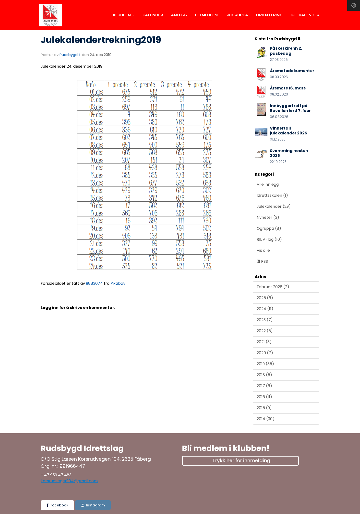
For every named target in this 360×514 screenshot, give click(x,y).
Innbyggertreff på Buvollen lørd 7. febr (290, 108)
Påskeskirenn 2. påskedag (286, 50)
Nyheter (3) (268, 217)
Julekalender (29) (274, 206)
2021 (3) (264, 342)
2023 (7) (265, 320)
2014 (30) (266, 419)
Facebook (59, 505)
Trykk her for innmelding (241, 460)
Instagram (95, 505)
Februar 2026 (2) (273, 287)
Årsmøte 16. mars (288, 88)
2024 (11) (265, 309)
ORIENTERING (269, 15)
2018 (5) (264, 375)
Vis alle (263, 250)
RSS (264, 261)
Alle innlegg (268, 184)
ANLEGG (179, 15)
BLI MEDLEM (206, 15)
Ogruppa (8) (269, 228)
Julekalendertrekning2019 (101, 39)
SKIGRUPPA (237, 15)
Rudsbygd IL (70, 54)
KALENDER (153, 15)
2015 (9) (264, 408)
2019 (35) (265, 364)
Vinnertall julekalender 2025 (288, 130)
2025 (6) (265, 298)
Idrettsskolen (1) (272, 195)
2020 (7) (265, 353)
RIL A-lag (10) (269, 239)
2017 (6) (264, 386)
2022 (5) (265, 331)
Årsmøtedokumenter (292, 71)
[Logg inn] (353, 5)
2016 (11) (264, 397)
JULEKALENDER (304, 15)
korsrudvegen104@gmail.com (69, 481)
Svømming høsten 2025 (289, 153)
